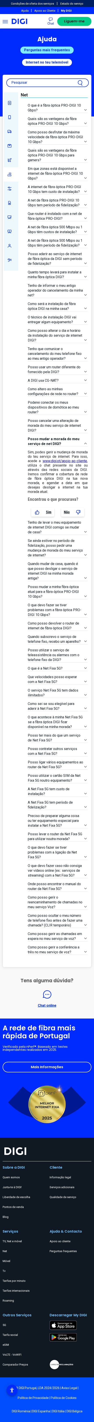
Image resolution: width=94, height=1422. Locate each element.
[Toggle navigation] (5, 21)
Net (11, 174)
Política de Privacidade (33, 1398)
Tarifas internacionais (16, 1290)
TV (11, 231)
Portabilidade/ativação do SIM (11, 203)
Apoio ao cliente (60, 1241)
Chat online (47, 1005)
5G (4, 1325)
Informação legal (60, 1177)
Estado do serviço (71, 3)
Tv (4, 1271)
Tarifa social (10, 1335)
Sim (48, 512)
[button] (12, 1390)
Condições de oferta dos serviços (32, 3)
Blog (6, 1217)
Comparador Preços (15, 1364)
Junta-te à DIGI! (12, 1187)
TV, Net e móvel (12, 1241)
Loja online (11, 217)
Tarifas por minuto (14, 1280)
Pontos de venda (13, 1207)
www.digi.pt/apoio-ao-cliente (65, 461)
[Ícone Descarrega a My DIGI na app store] (63, 1325)
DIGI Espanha (41, 1411)
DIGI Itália (58, 1411)
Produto (11, 146)
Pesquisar (19, 82)
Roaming (11, 160)
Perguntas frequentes (63, 1251)
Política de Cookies (64, 1398)
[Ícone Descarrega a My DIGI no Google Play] (63, 1337)
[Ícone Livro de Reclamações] (70, 1364)
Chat (50, 23)
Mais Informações (47, 1067)
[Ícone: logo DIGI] (19, 21)
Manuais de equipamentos (11, 103)
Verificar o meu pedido (11, 131)
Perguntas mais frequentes (47, 50)
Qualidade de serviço (63, 1197)
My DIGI (11, 189)
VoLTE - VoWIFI (12, 1354)
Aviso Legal (69, 1388)
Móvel (11, 117)
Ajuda (25, 10)
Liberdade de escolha (16, 1197)
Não (67, 512)
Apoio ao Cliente (45, 10)
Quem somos (11, 1177)
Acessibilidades (11, 260)
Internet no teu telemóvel (47, 62)
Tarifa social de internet (11, 246)
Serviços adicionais (62, 1187)
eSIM (6, 1344)
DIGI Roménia (21, 1411)
